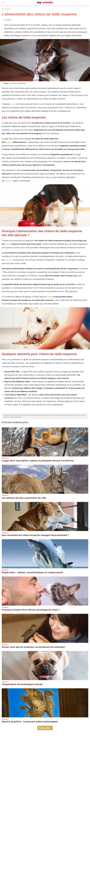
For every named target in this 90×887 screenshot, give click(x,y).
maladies (9, 181)
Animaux (5, 458)
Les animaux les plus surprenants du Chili (24, 498)
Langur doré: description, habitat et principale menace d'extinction (38, 460)
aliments (8, 260)
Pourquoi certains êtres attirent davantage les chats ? (31, 609)
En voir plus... (45, 728)
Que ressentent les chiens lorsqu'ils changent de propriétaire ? (35, 535)
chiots (50, 296)
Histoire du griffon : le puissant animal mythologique (30, 721)
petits (8, 244)
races (13, 104)
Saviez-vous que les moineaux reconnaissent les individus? (33, 647)
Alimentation (6, 9)
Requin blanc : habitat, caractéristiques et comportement (32, 572)
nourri (9, 142)
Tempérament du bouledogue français (22, 684)
